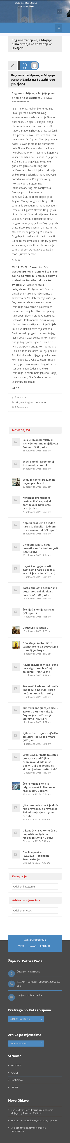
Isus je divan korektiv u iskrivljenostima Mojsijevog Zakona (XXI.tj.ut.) (40, 443)
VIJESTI (21, 946)
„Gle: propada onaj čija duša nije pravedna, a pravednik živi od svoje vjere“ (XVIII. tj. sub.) (40, 811)
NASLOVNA (17, 1080)
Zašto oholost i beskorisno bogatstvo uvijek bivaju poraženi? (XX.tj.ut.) (40, 591)
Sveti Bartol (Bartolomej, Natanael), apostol (39, 463)
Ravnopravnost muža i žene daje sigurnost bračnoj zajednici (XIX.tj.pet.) (40, 668)
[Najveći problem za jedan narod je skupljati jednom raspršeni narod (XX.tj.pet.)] (16, 525)
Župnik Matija (21, 397)
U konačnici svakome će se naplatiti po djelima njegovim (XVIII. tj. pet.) (40, 834)
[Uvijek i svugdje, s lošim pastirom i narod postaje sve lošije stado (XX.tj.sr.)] (16, 569)
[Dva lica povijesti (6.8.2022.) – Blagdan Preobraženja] (16, 854)
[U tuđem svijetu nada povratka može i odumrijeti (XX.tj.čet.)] (16, 547)
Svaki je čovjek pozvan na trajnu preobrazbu (39, 481)
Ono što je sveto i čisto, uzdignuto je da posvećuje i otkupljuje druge (40, 646)
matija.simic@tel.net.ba (29, 995)
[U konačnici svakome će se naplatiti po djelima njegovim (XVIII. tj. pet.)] (16, 833)
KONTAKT (45, 946)
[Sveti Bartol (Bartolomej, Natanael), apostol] (16, 464)
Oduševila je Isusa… (35, 627)
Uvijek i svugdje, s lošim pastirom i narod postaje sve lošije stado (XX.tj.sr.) (39, 570)
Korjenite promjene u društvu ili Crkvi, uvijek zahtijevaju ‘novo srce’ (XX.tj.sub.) (37, 503)
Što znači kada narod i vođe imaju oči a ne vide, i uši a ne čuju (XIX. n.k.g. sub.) (40, 690)
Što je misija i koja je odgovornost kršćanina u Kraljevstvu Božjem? (39, 787)
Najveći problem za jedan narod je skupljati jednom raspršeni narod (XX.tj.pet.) (40, 526)
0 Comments (21, 407)
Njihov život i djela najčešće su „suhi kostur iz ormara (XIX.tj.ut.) (40, 736)
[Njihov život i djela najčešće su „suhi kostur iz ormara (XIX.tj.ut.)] (16, 735)
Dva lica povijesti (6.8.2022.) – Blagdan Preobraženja (36, 855)
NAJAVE (32, 946)
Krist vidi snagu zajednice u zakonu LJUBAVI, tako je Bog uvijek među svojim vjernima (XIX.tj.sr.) (40, 713)
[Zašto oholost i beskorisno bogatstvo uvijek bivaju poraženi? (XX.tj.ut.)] (16, 590)
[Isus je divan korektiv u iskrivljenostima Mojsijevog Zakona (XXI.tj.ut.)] (16, 442)
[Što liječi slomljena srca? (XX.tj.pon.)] (16, 612)
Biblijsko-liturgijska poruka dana (30, 402)
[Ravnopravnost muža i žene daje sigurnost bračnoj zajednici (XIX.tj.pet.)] (16, 667)
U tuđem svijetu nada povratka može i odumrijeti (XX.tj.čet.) (40, 548)
